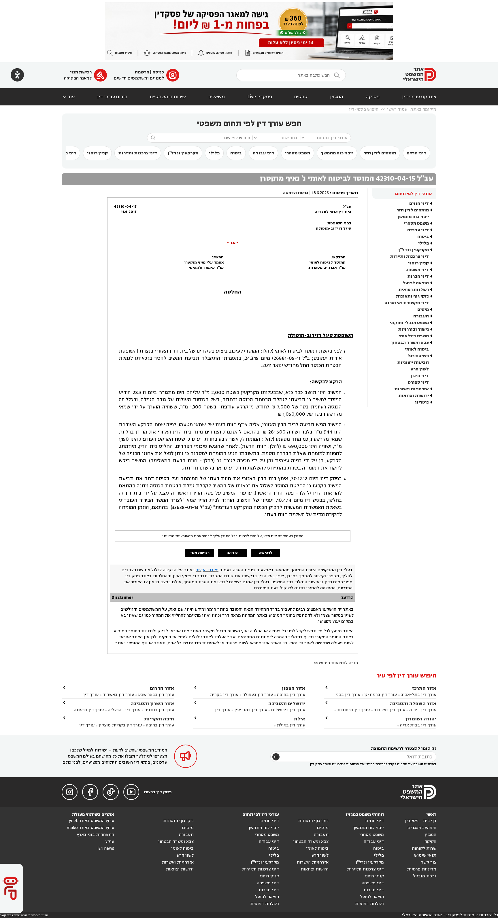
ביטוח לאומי (417, 349)
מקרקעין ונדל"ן (183, 153)
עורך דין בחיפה (291, 695)
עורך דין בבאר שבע (156, 695)
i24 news (105, 848)
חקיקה (430, 841)
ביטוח (236, 153)
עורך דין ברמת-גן (380, 695)
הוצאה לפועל (416, 283)
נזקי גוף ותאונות (412, 296)
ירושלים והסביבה (286, 703)
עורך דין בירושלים (288, 710)
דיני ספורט (418, 382)
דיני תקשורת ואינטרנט (406, 303)
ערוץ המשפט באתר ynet (91, 821)
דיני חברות (418, 276)
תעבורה (421, 316)
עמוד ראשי (397, 109)
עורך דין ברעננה (89, 710)
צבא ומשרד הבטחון (410, 343)
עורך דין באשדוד (389, 710)
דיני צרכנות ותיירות (137, 153)
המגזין (336, 96)
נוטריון (422, 402)
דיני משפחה (417, 270)
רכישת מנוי (81, 72)
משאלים (216, 96)
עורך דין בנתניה (159, 710)
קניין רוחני (97, 153)
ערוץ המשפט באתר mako (90, 828)
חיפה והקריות (159, 719)
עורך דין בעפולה (257, 695)
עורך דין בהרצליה (124, 710)
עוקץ (109, 841)
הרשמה (142, 72)
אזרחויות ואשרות (412, 389)
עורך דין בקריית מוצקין (120, 725)
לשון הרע (419, 369)
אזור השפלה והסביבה (413, 703)
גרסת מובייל (424, 876)
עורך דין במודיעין (250, 710)
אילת (299, 719)
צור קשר (428, 862)
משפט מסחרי (297, 153)
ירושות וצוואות (414, 396)
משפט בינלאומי (414, 336)
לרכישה (265, 552)
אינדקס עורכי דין (419, 96)
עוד (68, 96)
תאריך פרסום (345, 193)
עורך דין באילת (291, 725)
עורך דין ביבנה (422, 710)
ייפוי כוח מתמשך (337, 153)
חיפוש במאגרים (422, 828)
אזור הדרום (162, 688)
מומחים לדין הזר (380, 153)
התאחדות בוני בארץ (95, 835)
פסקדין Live (259, 96)
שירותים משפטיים (168, 96)
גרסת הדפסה (295, 193)
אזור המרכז (424, 688)
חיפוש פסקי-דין (363, 109)
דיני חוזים (416, 153)
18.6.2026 (320, 193)
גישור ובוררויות (413, 329)
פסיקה (373, 96)
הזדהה (233, 552)
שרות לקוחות (424, 848)
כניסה (158, 72)
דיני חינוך (419, 376)
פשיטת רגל (418, 356)
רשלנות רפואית (414, 290)
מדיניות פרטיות (421, 869)
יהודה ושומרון (420, 719)
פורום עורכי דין (112, 96)
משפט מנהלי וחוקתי (409, 323)
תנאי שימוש (425, 855)
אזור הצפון (293, 688)
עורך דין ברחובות (353, 710)
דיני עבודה (263, 153)
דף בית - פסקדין (420, 821)
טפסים (301, 96)
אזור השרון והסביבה (152, 703)
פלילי (214, 153)
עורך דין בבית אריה (418, 725)
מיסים (423, 309)
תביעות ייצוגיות (413, 362)
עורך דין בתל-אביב (418, 695)
